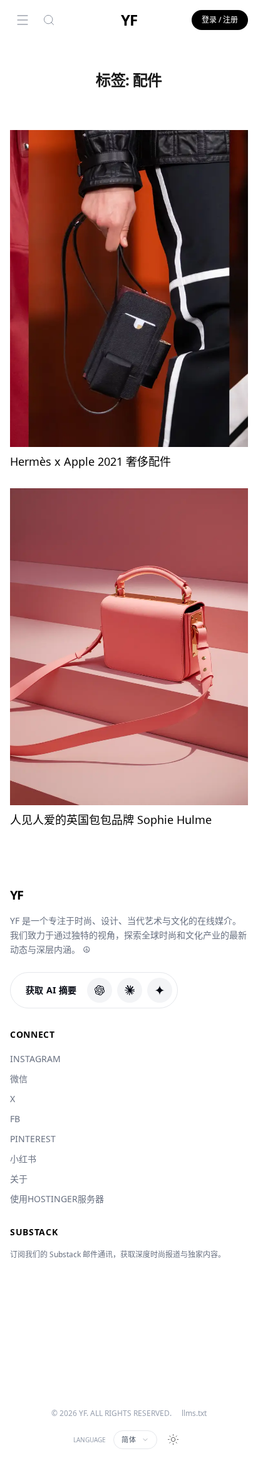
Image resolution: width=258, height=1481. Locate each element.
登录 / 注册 (220, 19)
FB (15, 1119)
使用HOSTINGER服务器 (57, 1199)
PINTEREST (33, 1139)
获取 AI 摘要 (51, 990)
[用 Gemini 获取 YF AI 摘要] (159, 990)
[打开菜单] (22, 20)
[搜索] (49, 20)
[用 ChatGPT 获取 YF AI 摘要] (99, 990)
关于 (19, 1179)
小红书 (23, 1159)
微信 (19, 1079)
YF (129, 20)
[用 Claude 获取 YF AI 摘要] (129, 990)
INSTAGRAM (35, 1059)
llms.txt (194, 1413)
